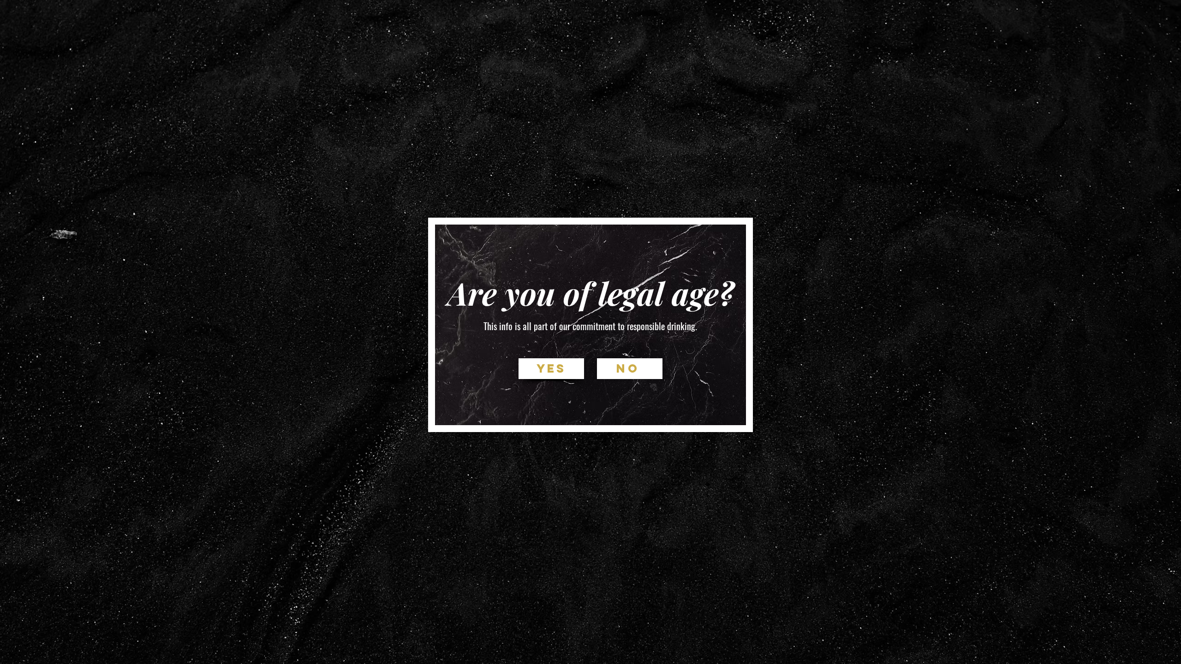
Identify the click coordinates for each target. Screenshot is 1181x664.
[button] (551, 368)
